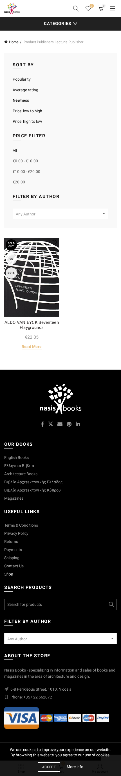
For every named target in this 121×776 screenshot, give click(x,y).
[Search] (75, 8)
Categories (57, 23)
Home (14, 42)
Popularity (22, 79)
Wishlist (92, 5)
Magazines (13, 498)
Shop (8, 574)
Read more (32, 346)
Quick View (54, 253)
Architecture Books (20, 474)
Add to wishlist (54, 243)
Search (111, 604)
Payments (13, 549)
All (15, 150)
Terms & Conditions (21, 525)
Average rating (25, 90)
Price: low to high (27, 111)
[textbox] (60, 214)
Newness (21, 100)
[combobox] (60, 213)
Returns (11, 541)
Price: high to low (27, 121)
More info (75, 766)
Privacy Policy (16, 533)
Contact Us (14, 566)
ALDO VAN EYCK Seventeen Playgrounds (32, 325)
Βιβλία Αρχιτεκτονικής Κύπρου (32, 490)
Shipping (11, 558)
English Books (16, 457)
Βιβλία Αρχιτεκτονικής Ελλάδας (33, 482)
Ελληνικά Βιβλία (19, 465)
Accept (49, 767)
